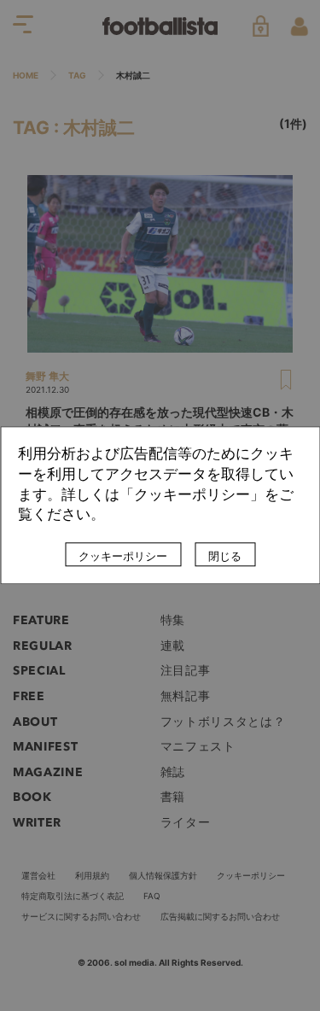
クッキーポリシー (123, 557)
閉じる (224, 557)
